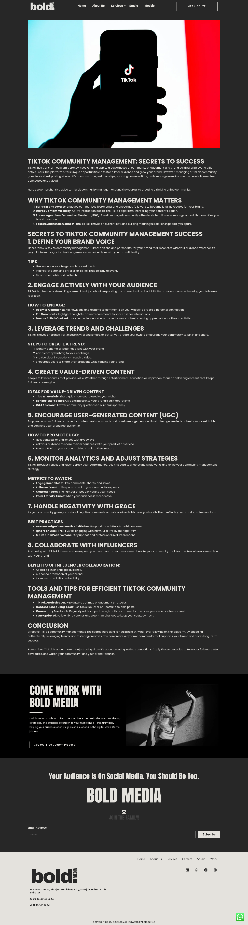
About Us (98, 5)
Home (82, 5)
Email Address (37, 827)
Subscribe (209, 834)
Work (213, 859)
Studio (133, 5)
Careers (187, 859)
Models (149, 5)
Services (117, 5)
